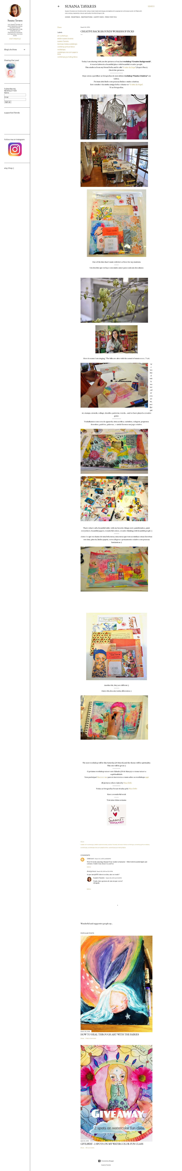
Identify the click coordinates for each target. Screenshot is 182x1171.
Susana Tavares (80, 6)
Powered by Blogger (107, 1161)
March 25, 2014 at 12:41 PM (105, 871)
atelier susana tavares (65, 39)
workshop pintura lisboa (66, 47)
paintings (75, 17)
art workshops (62, 36)
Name (6, 93)
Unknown (90, 859)
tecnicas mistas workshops (67, 44)
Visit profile (15, 39)
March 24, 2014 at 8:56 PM (103, 859)
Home (67, 17)
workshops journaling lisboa (67, 57)
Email (6, 97)
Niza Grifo (127, 783)
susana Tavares (62, 41)
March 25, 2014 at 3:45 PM (114, 878)
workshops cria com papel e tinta (98, 847)
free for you (111, 17)
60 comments (90, 1148)
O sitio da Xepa (129, 67)
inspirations (86, 17)
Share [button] (59, 27)
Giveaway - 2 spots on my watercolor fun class (112, 1143)
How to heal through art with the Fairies (110, 1034)
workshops (61, 49)
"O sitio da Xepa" (136, 84)
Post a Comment (91, 1038)
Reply (89, 867)
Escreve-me (102, 777)
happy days (99, 17)
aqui (147, 777)
